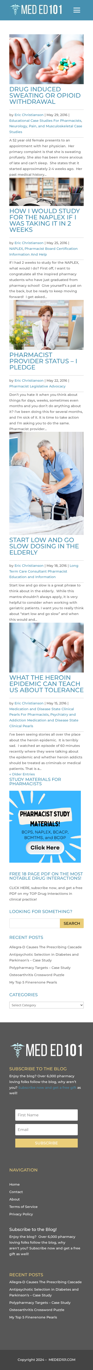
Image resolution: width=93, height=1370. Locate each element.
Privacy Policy (21, 1214)
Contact (16, 1192)
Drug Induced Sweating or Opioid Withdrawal (45, 95)
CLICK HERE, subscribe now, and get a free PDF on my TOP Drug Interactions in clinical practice (46, 894)
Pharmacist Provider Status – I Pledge (43, 361)
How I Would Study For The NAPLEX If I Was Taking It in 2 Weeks (44, 220)
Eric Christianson (29, 115)
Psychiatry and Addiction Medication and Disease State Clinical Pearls (43, 720)
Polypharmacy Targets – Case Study (40, 968)
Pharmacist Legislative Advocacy (37, 386)
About (14, 1199)
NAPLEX (16, 248)
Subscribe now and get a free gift (47, 1087)
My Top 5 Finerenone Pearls (33, 982)
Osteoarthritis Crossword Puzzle (36, 975)
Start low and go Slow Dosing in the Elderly (44, 546)
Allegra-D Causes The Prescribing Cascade (45, 947)
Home (14, 1184)
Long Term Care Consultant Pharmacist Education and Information (43, 571)
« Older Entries (22, 774)
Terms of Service (23, 1207)
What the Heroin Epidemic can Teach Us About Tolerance (46, 684)
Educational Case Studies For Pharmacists (45, 120)
